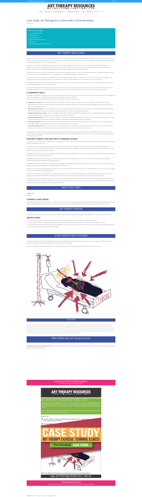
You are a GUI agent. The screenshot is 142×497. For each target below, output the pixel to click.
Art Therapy (30, 23)
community (103, 163)
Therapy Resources (58, 11)
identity (87, 60)
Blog (83, 11)
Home (41, 11)
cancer (52, 202)
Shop (96, 11)
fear (40, 69)
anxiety (42, 62)
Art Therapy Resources (40, 495)
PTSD (52, 74)
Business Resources (72, 11)
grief (36, 102)
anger (33, 148)
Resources (89, 11)
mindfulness (69, 111)
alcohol (66, 82)
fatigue (90, 117)
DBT (69, 333)
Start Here (48, 11)
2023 (54, 495)
